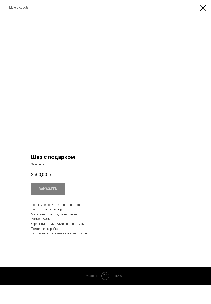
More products (19, 7)
